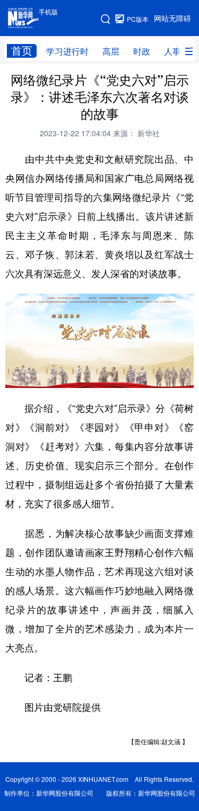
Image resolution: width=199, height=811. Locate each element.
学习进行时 (67, 51)
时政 (141, 51)
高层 (110, 51)
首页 (21, 50)
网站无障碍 (172, 18)
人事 (172, 51)
